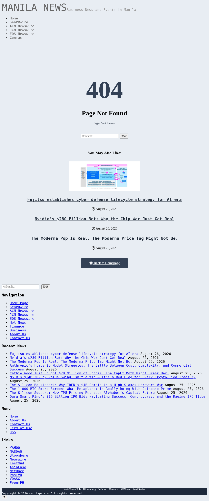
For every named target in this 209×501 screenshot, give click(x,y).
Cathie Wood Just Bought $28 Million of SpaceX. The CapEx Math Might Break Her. (89, 373)
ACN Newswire (22, 26)
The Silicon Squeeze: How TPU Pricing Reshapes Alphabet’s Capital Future (82, 393)
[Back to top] (4, 497)
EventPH (17, 483)
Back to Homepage (106, 263)
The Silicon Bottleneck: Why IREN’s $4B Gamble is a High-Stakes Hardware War (86, 385)
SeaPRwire (19, 22)
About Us (18, 334)
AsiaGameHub (72, 489)
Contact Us (20, 338)
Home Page (19, 303)
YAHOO (15, 448)
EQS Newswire (22, 34)
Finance (17, 326)
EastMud (17, 463)
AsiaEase (18, 467)
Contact (17, 38)
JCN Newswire (22, 30)
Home (14, 18)
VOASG (15, 479)
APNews (125, 489)
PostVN (16, 475)
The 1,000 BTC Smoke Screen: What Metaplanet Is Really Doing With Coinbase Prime (90, 389)
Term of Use (21, 428)
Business (18, 330)
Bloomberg (19, 455)
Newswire (18, 459)
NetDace (17, 471)
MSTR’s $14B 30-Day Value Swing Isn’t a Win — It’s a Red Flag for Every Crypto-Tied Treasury (103, 377)
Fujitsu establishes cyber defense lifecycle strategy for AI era (104, 199)
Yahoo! (102, 489)
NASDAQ (16, 452)
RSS (13, 432)
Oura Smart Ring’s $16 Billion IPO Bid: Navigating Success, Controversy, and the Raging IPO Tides (108, 397)
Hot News (18, 322)
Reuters (113, 489)
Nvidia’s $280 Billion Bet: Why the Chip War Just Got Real (104, 218)
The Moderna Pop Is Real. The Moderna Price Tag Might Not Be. (104, 238)
